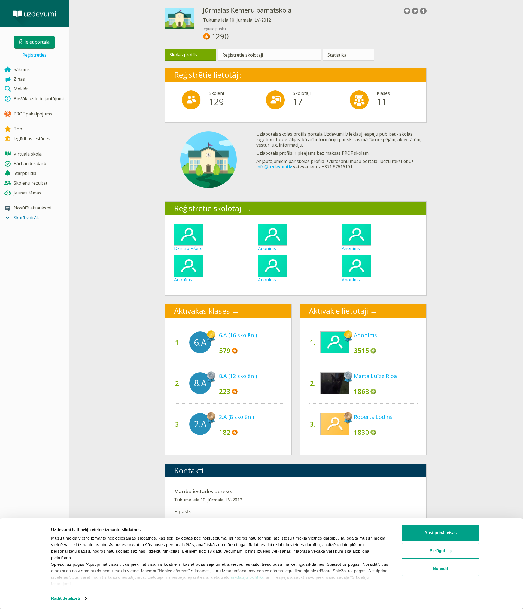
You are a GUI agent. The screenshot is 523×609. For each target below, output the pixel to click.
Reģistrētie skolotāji (242, 55)
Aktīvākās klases (202, 311)
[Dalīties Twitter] (415, 11)
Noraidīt (440, 568)
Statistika (336, 55)
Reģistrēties (34, 55)
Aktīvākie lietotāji (338, 311)
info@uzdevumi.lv (274, 167)
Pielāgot (437, 550)
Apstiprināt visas (440, 532)
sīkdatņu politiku (248, 577)
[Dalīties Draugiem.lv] (407, 11)
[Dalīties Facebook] (423, 11)
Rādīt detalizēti (65, 598)
